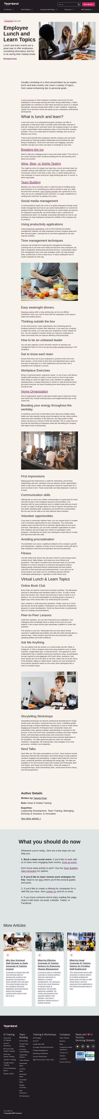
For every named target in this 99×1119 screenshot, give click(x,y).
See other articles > (31, 818)
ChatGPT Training (9, 1060)
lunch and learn (29, 100)
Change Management (40, 1050)
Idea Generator (23, 1092)
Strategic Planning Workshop (43, 1047)
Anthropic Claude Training (8, 1055)
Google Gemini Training (8, 1064)
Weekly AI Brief (8, 1074)
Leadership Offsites (23, 1056)
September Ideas (23, 1064)
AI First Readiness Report (9, 1069)
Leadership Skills (38, 1044)
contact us (51, 891)
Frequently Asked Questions (66, 1048)
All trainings (37, 1038)
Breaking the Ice (32, 149)
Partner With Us (65, 1062)
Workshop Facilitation (40, 1053)
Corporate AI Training (7, 1039)
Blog (61, 1044)
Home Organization (34, 391)
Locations (63, 1059)
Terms (5, 1111)
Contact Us (64, 1053)
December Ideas (23, 1081)
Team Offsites (24, 1060)
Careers (62, 1056)
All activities (23, 1041)
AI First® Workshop (7, 1044)
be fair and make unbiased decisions (58, 347)
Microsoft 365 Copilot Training (9, 1050)
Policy (11, 1111)
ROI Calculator (24, 1096)
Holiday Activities (22, 1086)
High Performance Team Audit (43, 1060)
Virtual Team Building (23, 1045)
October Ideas (22, 1070)
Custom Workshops (40, 1057)
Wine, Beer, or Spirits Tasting (41, 163)
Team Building (31, 182)
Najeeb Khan (11, 59)
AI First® (35, 1041)
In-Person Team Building (24, 1050)
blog (41, 879)
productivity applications (35, 229)
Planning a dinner (28, 312)
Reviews (62, 1041)
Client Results (64, 1038)
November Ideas (23, 1075)
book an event (69, 862)
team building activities (49, 192)
